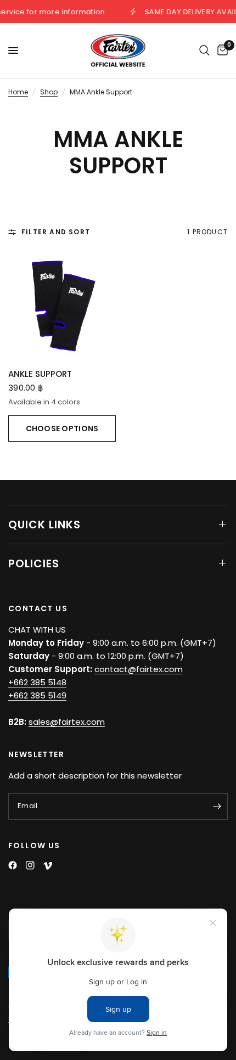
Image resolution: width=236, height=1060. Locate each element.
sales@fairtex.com (67, 722)
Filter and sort (55, 231)
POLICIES (33, 563)
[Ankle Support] (62, 306)
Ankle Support (40, 374)
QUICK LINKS (44, 524)
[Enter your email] (217, 806)
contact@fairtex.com (138, 669)
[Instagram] (30, 865)
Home (18, 92)
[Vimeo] (47, 866)
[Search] (204, 50)
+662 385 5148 (37, 682)
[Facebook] (12, 865)
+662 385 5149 (37, 695)
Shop (49, 92)
